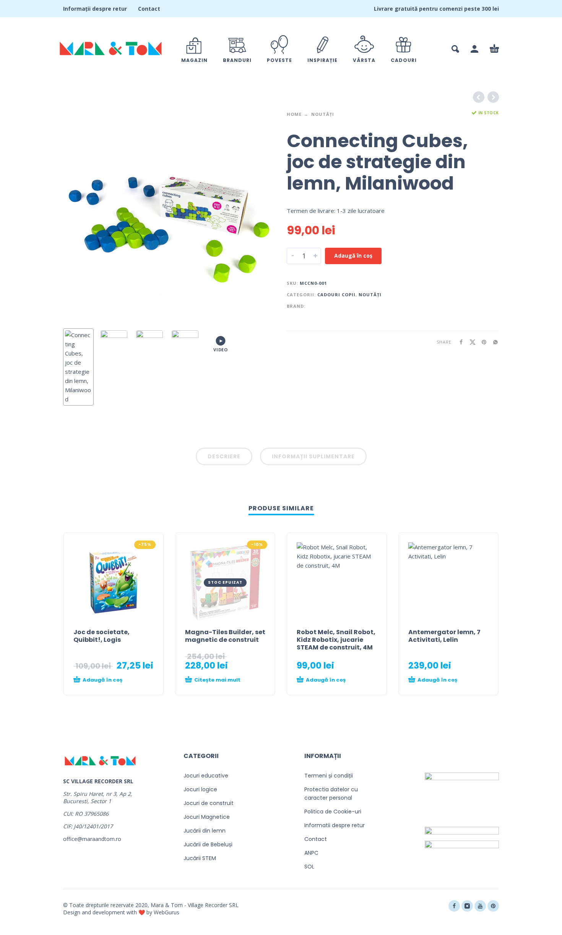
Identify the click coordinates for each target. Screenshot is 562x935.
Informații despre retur (95, 8)
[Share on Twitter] (470, 342)
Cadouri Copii (336, 294)
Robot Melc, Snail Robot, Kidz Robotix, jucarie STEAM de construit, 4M (336, 640)
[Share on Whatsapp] (493, 342)
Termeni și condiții (328, 775)
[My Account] (474, 49)
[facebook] (454, 906)
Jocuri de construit (209, 803)
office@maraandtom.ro (92, 838)
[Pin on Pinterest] (481, 342)
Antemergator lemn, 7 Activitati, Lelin (444, 636)
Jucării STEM (200, 858)
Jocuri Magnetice (207, 817)
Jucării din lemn (205, 830)
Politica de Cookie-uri (332, 811)
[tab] (224, 458)
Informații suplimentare (313, 456)
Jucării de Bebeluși (208, 844)
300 (486, 8)
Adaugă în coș (353, 255)
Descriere (224, 456)
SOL (309, 866)
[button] (455, 49)
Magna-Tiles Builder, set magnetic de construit (225, 636)
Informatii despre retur (334, 825)
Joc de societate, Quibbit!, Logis (101, 636)
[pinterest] (493, 906)
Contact (149, 8)
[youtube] (480, 906)
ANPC (311, 853)
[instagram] (467, 906)
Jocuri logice (200, 789)
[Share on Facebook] (459, 342)
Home (294, 114)
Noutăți (322, 114)
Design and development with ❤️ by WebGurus (121, 912)
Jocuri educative (206, 775)
